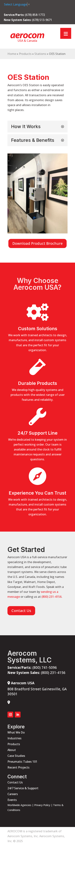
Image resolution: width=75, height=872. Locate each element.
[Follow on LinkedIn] (18, 714)
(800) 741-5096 (32, 667)
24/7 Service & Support (22, 788)
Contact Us (21, 610)
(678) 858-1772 (35, 15)
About (11, 750)
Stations (40, 54)
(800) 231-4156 (52, 597)
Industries (14, 738)
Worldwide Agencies (19, 805)
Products (25, 54)
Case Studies (16, 756)
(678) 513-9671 (42, 20)
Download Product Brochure (37, 243)
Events (12, 800)
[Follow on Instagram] (10, 714)
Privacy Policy (42, 805)
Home (11, 54)
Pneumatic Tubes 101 (22, 762)
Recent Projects (18, 767)
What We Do (16, 732)
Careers (12, 794)
